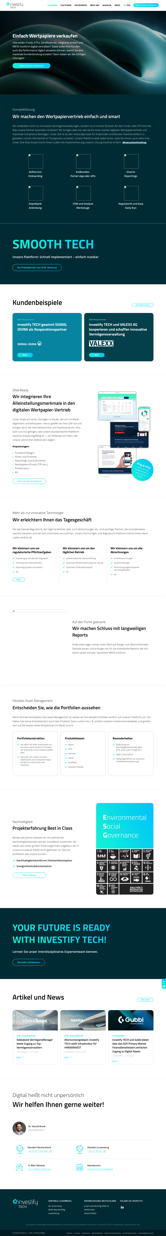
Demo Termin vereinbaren (29, 481)
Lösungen (52, 5)
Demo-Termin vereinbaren (31, 65)
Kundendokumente (129, 1233)
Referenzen (81, 5)
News (117, 5)
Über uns (94, 5)
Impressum (86, 1233)
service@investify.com (39, 1169)
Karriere (69, 1233)
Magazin (107, 5)
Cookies (77, 1233)
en (129, 5)
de (125, 5)
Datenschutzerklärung (113, 1233)
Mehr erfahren (29, 875)
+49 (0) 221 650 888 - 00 (40, 1151)
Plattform (66, 5)
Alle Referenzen (142, 305)
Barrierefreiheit (97, 1233)
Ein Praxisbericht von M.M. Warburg (37, 267)
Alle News (145, 999)
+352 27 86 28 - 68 (96, 1151)
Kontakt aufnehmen (28, 962)
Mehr (18, 579)
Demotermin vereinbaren (100, 1169)
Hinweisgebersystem (145, 1233)
